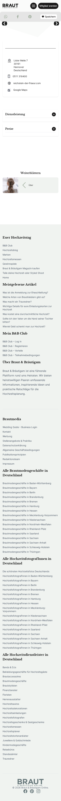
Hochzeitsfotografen (13, 717)
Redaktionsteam (11, 459)
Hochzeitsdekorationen (15, 708)
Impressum (8, 463)
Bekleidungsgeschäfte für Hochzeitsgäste (25, 671)
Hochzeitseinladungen (14, 713)
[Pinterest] (32, 791)
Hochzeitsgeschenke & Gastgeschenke (23, 722)
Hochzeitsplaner (11, 731)
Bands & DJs (9, 667)
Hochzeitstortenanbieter (15, 735)
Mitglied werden (48, 5)
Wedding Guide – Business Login (20, 427)
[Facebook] (25, 791)
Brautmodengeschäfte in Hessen (20, 510)
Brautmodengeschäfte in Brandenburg (23, 496)
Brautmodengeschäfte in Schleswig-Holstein (26, 547)
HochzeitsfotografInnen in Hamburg (22, 598)
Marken (7, 254)
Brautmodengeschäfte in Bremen (20, 501)
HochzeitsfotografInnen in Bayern (20, 580)
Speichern (50, 16)
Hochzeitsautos (11, 703)
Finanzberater (10, 690)
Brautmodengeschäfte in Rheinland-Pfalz (24, 528)
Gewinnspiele (10, 263)
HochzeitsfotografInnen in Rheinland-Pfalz (25, 624)
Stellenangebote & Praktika (17, 440)
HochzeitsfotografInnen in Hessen (21, 603)
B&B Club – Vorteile (13, 350)
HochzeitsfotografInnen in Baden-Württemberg (28, 575)
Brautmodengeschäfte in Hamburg (21, 506)
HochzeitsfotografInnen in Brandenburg (24, 589)
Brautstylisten (10, 685)
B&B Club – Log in (12, 341)
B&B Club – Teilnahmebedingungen (21, 355)
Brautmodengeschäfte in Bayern (20, 487)
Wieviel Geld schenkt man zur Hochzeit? (24, 326)
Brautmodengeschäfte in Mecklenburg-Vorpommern (30, 515)
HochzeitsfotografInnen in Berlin (20, 585)
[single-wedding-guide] (10, 6)
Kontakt (7, 431)
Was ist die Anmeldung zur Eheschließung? (25, 292)
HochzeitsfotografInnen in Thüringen (22, 647)
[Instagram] (38, 791)
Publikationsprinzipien (14, 454)
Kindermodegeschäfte (14, 745)
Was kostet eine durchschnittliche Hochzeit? (26, 314)
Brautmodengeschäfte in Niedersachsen (24, 519)
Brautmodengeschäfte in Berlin (19, 492)
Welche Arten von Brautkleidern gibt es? (24, 297)
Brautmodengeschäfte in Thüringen (21, 551)
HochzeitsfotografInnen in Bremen (21, 594)
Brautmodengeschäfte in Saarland (21, 533)
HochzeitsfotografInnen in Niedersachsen (25, 615)
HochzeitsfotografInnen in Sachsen (21, 634)
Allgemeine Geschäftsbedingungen (21, 449)
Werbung (7, 436)
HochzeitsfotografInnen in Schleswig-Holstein (27, 643)
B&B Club (8, 245)
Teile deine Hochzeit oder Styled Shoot (23, 272)
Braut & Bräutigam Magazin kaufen (21, 268)
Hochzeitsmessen (12, 259)
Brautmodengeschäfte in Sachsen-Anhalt (24, 542)
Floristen (7, 694)
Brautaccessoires (12, 676)
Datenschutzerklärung (14, 445)
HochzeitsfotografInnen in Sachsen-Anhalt (25, 638)
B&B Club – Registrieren (15, 346)
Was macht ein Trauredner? (17, 301)
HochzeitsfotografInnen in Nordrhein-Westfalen (28, 620)
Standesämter (10, 754)
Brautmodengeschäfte (14, 681)
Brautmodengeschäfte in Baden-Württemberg (27, 483)
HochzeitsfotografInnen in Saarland (21, 629)
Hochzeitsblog (10, 250)
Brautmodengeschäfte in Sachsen (21, 538)
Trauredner (8, 758)
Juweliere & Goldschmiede (17, 740)
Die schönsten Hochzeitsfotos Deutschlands (26, 571)
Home (6, 277)
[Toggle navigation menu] (33, 6)
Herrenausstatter (11, 699)
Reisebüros (8, 749)
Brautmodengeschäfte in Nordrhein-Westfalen (27, 524)
